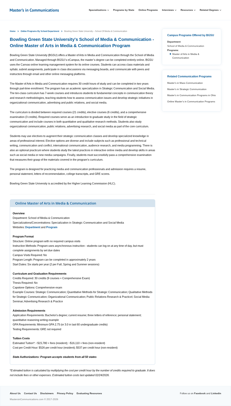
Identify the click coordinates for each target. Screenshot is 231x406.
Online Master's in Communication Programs (191, 101)
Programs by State (123, 10)
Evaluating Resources (89, 393)
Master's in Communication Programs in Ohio (191, 95)
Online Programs (148, 10)
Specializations (97, 10)
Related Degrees (209, 10)
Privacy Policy (65, 393)
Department (32, 227)
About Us (15, 393)
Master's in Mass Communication (185, 83)
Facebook (200, 393)
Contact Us (30, 393)
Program (51, 227)
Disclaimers (47, 393)
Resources (187, 10)
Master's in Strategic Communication (186, 89)
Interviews (168, 10)
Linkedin (216, 393)
